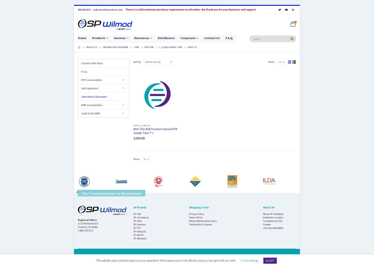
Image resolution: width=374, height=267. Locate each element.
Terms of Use (195, 217)
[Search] (292, 39)
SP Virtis (137, 221)
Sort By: (137, 62)
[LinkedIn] (293, 10)
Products (98, 38)
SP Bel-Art (138, 235)
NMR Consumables (92, 105)
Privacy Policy (196, 214)
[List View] (294, 62)
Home (82, 38)
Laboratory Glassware (94, 96)
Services (120, 38)
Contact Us (212, 38)
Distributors (166, 38)
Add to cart (178, 75)
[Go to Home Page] (79, 47)
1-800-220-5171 (85, 230)
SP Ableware (139, 238)
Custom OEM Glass (92, 63)
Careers (267, 224)
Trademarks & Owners (200, 224)
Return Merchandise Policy (203, 221)
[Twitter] (280, 10)
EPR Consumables (91, 80)
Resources (141, 38)
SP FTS (136, 228)
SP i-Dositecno (141, 217)
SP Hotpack (139, 231)
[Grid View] (290, 62)
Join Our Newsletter (273, 228)
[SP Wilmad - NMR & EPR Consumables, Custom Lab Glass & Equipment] (105, 24)
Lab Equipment (89, 88)
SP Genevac (139, 224)
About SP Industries (273, 214)
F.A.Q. (229, 38)
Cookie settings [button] (249, 260)
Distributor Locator (273, 217)
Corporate (188, 38)
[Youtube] (286, 10)
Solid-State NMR (90, 113)
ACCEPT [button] (270, 260)
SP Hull (137, 214)
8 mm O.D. (137, 125)
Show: (271, 62)
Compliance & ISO (272, 221)
